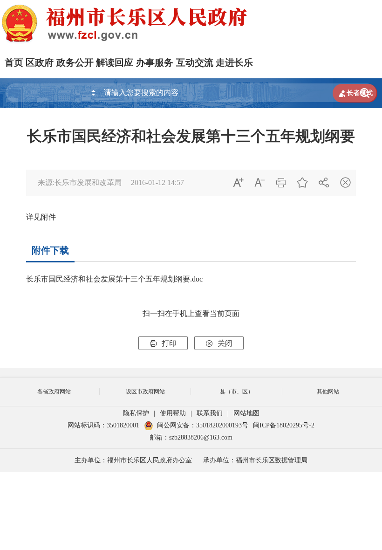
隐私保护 (136, 413)
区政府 (40, 62)
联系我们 (210, 413)
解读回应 (114, 62)
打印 (163, 343)
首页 (14, 62)
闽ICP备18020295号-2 (283, 425)
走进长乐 (234, 62)
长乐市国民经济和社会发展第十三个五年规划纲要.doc (114, 279)
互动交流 (194, 62)
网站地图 (246, 413)
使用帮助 (173, 413)
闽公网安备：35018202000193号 (202, 425)
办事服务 (154, 62)
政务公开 (75, 62)
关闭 (218, 343)
